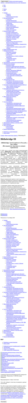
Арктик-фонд (6, 347)
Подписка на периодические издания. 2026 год (15, 84)
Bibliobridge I (9, 97)
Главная (5, 12)
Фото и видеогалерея (8, 125)
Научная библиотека (8, 18)
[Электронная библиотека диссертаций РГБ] (12, 368)
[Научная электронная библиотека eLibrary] (11, 356)
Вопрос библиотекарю (9, 129)
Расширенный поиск (11, 73)
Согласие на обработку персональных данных (12, 392)
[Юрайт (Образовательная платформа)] (10, 355)
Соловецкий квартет (11, 58)
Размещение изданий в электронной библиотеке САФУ (15, 118)
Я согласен (3, 401)
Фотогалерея (9, 126)
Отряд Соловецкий (11, 53)
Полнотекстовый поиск (12, 71)
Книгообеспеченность (8, 88)
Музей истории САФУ (8, 31)
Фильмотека (9, 78)
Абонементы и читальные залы (14, 103)
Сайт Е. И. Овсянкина (8, 348)
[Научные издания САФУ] (7, 363)
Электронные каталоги (9, 63)
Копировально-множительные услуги (15, 108)
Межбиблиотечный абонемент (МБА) (15, 109)
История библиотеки (11, 20)
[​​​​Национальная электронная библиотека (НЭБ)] (12, 359)
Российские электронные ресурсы (14, 80)
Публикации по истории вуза (13, 35)
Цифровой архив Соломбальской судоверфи (14, 346)
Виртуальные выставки (12, 16)
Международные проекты (9, 96)
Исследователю (7, 124)
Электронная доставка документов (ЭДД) (16, 111)
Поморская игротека (8, 50)
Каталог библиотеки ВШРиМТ (14, 70)
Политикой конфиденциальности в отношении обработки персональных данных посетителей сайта (13, 395)
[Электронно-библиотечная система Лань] (11, 352)
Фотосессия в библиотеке (12, 121)
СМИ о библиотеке (11, 25)
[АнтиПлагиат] (4, 365)
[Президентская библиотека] (8, 367)
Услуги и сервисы (7, 101)
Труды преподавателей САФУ (13, 74)
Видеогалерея (9, 128)
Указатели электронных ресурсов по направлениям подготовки (15, 90)
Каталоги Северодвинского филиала (15, 66)
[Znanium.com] (4, 353)
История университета (11, 32)
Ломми (8, 61)
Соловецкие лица (10, 60)
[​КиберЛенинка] (5, 364)
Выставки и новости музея (12, 36)
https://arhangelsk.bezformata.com (17, 209)
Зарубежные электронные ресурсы (14, 82)
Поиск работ (6, 133)
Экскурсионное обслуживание (13, 120)
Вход (4, 10)
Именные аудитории (11, 39)
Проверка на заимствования (10, 131)
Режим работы (9, 24)
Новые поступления (11, 29)
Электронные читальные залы (13, 104)
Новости (8, 14)
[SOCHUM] (14, 372)
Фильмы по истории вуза (12, 33)
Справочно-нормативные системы (14, 83)
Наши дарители (10, 28)
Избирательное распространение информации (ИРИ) (14, 113)
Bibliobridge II (9, 99)
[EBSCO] (3, 369)
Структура (8, 19)
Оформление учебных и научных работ (13, 122)
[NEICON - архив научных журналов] (10, 360)
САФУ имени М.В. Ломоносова (11, 350)
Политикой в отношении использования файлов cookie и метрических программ (12, 398)
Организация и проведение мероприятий (13, 62)
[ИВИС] (3, 357)
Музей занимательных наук (10, 49)
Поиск (5, 9)
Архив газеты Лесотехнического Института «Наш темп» (14, 42)
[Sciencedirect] (4, 361)
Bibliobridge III (9, 100)
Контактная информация (12, 27)
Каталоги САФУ (10, 65)
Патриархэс (9, 54)
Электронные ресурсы (8, 79)
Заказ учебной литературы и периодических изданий (13, 86)
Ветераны (8, 40)
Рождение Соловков (11, 52)
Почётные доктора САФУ (12, 37)
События (8, 15)
